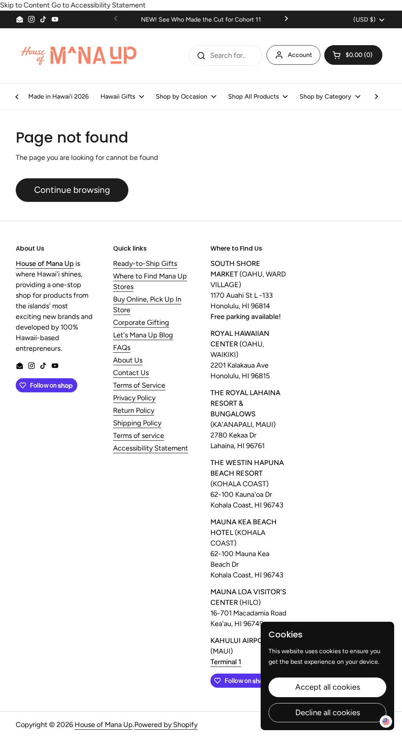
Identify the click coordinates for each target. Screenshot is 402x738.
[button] (353, 55)
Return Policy (133, 411)
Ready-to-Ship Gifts (145, 264)
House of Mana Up (104, 724)
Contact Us (131, 373)
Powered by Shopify (165, 724)
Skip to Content (25, 5)
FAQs (121, 348)
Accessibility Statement (150, 448)
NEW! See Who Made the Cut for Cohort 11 (201, 19)
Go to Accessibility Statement (98, 5)
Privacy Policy (134, 398)
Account (300, 55)
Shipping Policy (137, 423)
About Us (128, 360)
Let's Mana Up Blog (143, 335)
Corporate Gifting (141, 323)
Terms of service (138, 436)
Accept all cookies (327, 687)
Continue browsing (72, 190)
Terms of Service (139, 385)
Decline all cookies (327, 712)
